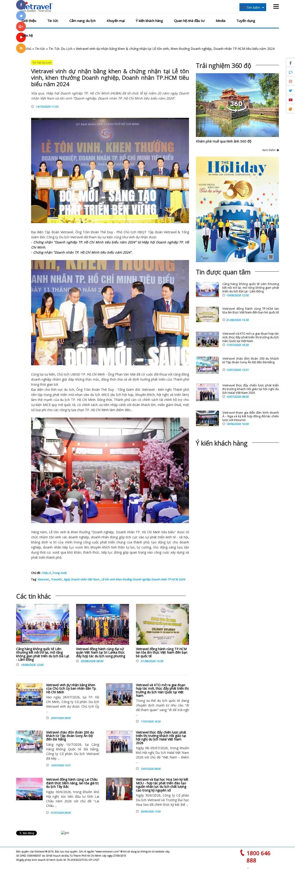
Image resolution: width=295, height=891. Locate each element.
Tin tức (52, 20)
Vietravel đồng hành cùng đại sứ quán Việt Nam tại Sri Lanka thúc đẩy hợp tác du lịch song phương (100, 652)
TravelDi (56, 579)
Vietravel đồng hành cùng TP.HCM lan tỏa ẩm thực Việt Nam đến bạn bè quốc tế (161, 652)
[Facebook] (21, 5)
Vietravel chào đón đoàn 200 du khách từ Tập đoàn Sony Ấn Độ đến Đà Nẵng (70, 736)
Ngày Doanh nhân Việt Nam (81, 579)
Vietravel (66, 232)
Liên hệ (27, 35)
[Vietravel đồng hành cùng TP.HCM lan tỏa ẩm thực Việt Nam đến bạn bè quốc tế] (162, 625)
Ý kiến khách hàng (149, 20)
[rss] (21, 48)
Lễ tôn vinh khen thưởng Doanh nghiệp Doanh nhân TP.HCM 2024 (142, 579)
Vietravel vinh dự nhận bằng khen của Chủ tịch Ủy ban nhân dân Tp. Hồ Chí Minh (71, 688)
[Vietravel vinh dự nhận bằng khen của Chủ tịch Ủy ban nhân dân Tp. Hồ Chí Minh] (29, 694)
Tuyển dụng (245, 20)
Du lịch (64, 237)
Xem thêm (269, 150)
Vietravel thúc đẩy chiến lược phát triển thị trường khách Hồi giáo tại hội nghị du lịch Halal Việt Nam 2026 (161, 737)
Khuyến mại (116, 20)
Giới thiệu (29, 20)
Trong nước (59, 573)
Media (220, 20)
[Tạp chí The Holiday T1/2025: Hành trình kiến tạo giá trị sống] (237, 209)
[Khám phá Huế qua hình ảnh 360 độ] (236, 111)
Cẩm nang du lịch (82, 20)
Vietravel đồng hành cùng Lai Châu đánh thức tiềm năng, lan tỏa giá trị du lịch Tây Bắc (72, 783)
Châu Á (46, 573)
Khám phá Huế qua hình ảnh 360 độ (223, 141)
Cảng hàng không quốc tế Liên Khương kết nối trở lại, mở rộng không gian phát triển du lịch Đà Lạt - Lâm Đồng (42, 654)
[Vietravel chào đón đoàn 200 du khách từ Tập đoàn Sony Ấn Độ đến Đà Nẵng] (29, 741)
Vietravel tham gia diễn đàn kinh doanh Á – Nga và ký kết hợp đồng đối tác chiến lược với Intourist (250, 416)
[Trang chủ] (35, 7)
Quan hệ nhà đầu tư (189, 20)
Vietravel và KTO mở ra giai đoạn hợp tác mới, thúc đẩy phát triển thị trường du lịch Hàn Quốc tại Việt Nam (162, 690)
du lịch (69, 389)
